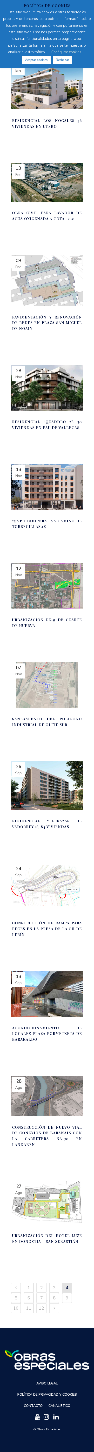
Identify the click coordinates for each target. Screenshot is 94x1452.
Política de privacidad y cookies (47, 1394)
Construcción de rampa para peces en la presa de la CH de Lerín (47, 928)
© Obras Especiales (47, 1429)
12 (41, 1308)
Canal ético (59, 1405)
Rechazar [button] (62, 60)
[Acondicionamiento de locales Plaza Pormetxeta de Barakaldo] (47, 994)
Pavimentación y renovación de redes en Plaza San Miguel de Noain (47, 323)
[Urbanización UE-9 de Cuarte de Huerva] (47, 586)
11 (28, 1308)
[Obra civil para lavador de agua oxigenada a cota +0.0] (47, 182)
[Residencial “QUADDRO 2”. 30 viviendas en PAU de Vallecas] (47, 388)
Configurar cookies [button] (66, 52)
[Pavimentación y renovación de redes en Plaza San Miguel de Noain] (47, 280)
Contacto (33, 1405)
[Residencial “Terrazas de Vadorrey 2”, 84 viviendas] (47, 785)
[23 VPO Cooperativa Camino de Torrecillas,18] (47, 487)
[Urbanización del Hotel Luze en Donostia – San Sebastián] (47, 1202)
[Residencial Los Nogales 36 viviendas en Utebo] (47, 84)
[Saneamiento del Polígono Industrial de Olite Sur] (47, 685)
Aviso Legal (47, 1383)
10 (16, 1308)
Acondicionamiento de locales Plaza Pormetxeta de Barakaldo (47, 1033)
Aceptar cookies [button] (36, 60)
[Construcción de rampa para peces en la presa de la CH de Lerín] (47, 887)
